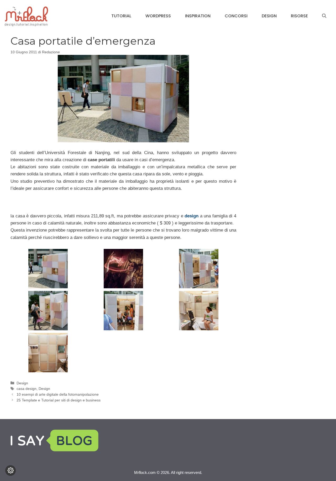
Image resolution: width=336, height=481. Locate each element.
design (191, 215)
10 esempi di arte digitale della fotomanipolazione (58, 394)
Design (269, 16)
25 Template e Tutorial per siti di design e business (59, 400)
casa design (26, 388)
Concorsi (236, 16)
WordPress (158, 16)
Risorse (299, 16)
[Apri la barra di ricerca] (324, 16)
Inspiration (198, 16)
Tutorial (121, 16)
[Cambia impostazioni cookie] (10, 470)
